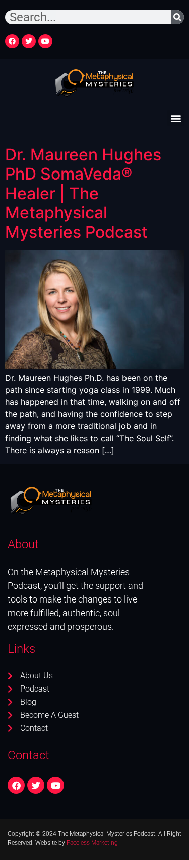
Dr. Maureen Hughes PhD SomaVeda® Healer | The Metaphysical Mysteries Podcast (83, 193)
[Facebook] (12, 41)
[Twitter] (29, 41)
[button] (175, 118)
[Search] (177, 17)
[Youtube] (45, 41)
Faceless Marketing (92, 842)
